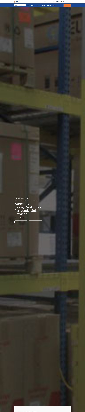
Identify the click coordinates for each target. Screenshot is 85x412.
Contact (55, 5)
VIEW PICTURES (35, 221)
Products (38, 5)
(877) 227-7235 (58, 1)
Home (28, 5)
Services (43, 5)
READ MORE (21, 221)
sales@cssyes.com (67, 1)
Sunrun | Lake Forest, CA (19, 217)
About (32, 5)
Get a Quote (67, 5)
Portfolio (49, 5)
